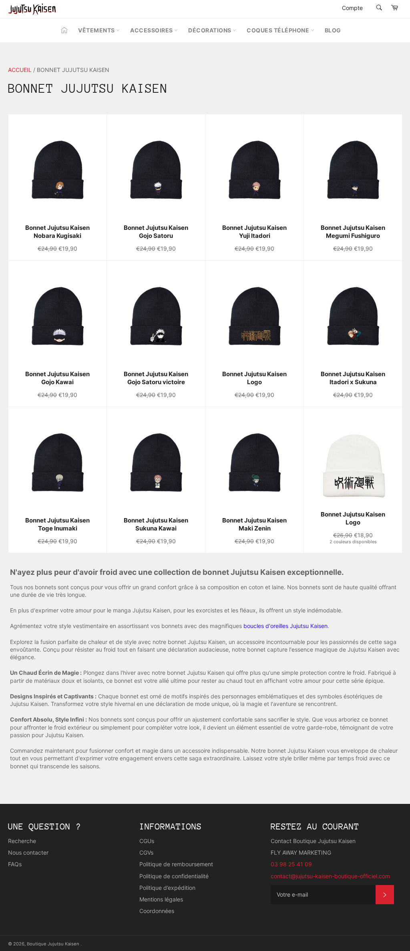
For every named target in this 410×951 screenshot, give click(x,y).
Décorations (210, 30)
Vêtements (97, 30)
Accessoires (152, 30)
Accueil (20, 69)
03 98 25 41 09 (291, 864)
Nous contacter (28, 852)
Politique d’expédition (167, 887)
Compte (352, 7)
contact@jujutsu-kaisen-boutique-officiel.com (330, 876)
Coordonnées (156, 910)
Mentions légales (161, 899)
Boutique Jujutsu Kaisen (53, 944)
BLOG (333, 30)
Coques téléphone (279, 30)
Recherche (22, 840)
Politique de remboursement (176, 864)
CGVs (146, 852)
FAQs (15, 864)
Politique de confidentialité (174, 876)
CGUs (146, 840)
